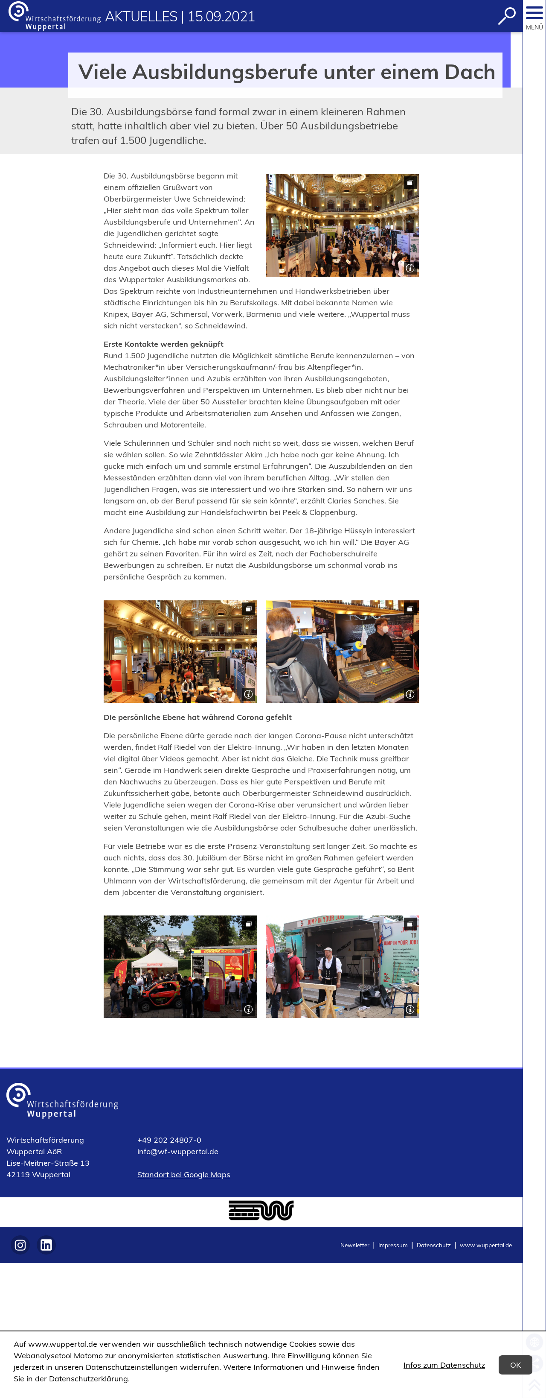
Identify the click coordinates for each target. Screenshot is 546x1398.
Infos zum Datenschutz (444, 1365)
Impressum (393, 1245)
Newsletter (354, 1245)
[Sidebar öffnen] (534, 12)
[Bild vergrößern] (342, 225)
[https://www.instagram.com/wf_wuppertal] (20, 1245)
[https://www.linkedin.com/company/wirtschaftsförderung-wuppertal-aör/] (46, 1245)
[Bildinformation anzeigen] (409, 267)
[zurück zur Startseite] (55, 16)
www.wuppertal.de (486, 1245)
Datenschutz (434, 1245)
